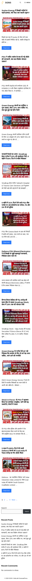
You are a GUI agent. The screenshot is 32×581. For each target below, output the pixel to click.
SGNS (8, 2)
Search (4, 508)
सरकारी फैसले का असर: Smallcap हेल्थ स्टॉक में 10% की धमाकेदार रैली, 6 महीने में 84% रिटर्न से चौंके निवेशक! (15, 156)
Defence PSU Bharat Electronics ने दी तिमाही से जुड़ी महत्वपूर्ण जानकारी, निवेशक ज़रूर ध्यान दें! (16, 253)
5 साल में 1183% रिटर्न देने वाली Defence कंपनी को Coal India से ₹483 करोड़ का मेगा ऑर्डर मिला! (14, 450)
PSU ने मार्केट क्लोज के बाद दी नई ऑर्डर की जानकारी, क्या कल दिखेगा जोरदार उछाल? (15, 59)
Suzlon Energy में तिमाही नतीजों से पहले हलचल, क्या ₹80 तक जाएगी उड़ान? (15, 11)
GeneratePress (23, 578)
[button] (20, 2)
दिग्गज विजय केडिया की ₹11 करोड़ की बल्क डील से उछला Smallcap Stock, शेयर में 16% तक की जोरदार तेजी (15, 302)
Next (14, 500)
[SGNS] (2, 2)
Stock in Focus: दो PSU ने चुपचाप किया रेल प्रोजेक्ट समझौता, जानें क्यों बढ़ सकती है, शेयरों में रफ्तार (15, 402)
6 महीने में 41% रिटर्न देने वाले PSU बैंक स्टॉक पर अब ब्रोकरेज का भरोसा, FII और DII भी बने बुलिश (16, 205)
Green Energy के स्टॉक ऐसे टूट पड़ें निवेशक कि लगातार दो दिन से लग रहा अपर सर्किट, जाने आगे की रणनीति (16, 353)
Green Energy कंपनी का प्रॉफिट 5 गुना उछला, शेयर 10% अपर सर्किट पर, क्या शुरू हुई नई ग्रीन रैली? (15, 107)
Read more (6, 48)
